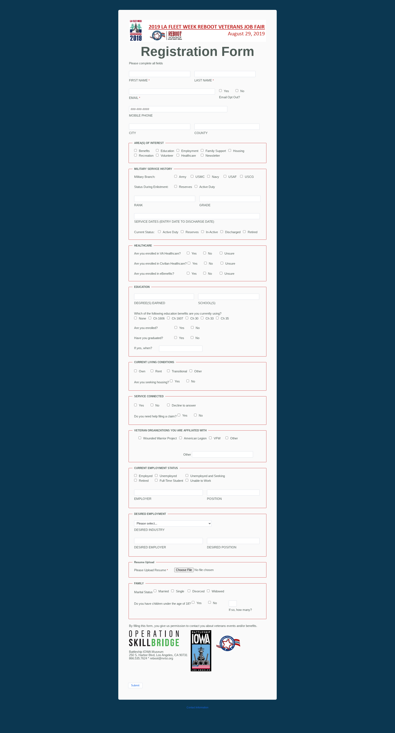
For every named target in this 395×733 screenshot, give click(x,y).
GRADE (204, 205)
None (142, 318)
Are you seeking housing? (151, 382)
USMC (200, 176)
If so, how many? (240, 609)
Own (142, 371)
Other (198, 371)
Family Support (216, 151)
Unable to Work (200, 480)
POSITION (214, 498)
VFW (217, 438)
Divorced (198, 591)
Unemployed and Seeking (207, 476)
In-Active (212, 232)
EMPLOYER (142, 498)
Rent (158, 371)
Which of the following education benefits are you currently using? (177, 313)
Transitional (179, 371)
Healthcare (188, 155)
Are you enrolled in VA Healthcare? (157, 253)
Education (167, 151)
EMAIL (133, 98)
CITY (132, 133)
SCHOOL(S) (206, 303)
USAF (232, 176)
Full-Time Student (171, 480)
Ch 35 (225, 318)
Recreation (146, 155)
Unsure (229, 253)
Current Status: (144, 232)
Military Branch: (144, 176)
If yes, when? (143, 348)
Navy (215, 176)
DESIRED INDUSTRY (149, 530)
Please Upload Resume (150, 570)
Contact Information (197, 707)
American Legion (195, 438)
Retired (252, 232)
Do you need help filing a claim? (155, 416)
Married (163, 591)
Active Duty (207, 187)
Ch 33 (210, 318)
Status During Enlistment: (151, 187)
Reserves (185, 187)
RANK (138, 205)
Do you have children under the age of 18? (162, 603)
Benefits (144, 151)
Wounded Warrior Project (160, 438)
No (242, 91)
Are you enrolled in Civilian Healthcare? (160, 263)
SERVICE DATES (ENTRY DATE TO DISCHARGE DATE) (174, 221)
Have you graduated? (148, 338)
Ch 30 (194, 318)
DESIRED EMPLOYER (150, 547)
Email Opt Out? (229, 97)
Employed (145, 476)
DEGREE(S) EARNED (149, 303)
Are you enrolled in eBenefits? (154, 273)
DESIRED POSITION (221, 547)
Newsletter (213, 155)
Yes (226, 91)
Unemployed (168, 476)
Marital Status (143, 592)
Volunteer (167, 155)
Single (180, 591)
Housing (238, 151)
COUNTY (201, 133)
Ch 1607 (177, 318)
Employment (189, 151)
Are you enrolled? (146, 328)
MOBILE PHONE (141, 115)
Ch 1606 (159, 318)
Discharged (232, 232)
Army (182, 176)
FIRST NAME (138, 80)
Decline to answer (184, 405)
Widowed (218, 591)
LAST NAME (203, 80)
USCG (249, 176)
